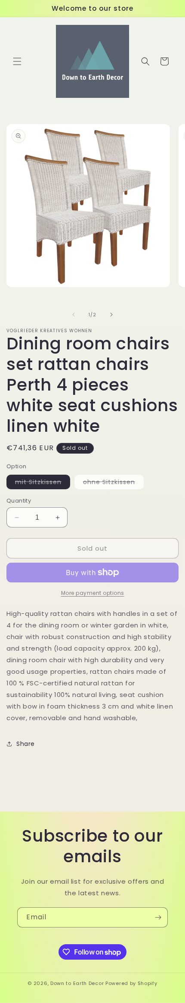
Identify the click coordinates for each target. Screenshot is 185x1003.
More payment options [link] (92, 593)
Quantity (18, 501)
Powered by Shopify (131, 983)
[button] (17, 61)
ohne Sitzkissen (113, 483)
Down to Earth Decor (77, 983)
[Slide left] (73, 314)
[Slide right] (111, 314)
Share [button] (25, 743)
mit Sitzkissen (42, 483)
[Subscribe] (157, 917)
